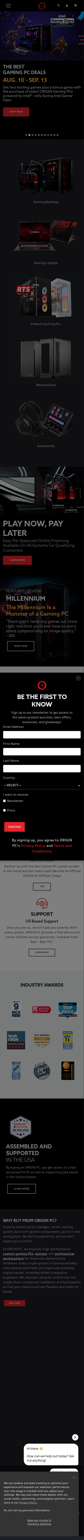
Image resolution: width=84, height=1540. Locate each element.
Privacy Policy (33, 846)
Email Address (13, 727)
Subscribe (14, 827)
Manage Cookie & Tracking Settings (39, 1522)
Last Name (11, 761)
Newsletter (15, 801)
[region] (39, 1504)
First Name (11, 744)
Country (9, 777)
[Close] (78, 678)
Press (11, 810)
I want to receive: (16, 794)
